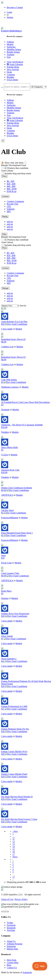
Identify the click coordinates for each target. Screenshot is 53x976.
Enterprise (11, 946)
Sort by (23, 305)
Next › (15, 857)
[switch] (25, 162)
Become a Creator (15, 7)
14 (13, 846)
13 (13, 844)
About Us (11, 941)
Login (9, 12)
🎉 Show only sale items (12, 163)
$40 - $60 (11, 186)
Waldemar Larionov (10, 387)
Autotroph (27, 972)
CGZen (4, 455)
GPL (9, 206)
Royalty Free (12, 204)
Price (4, 176)
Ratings (5, 288)
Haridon (4, 598)
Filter (4, 234)
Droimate (5, 409)
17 (13, 854)
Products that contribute (17, 168)
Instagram (11, 927)
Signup (10, 17)
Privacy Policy (21, 899)
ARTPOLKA (7, 495)
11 (13, 839)
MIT (9, 211)
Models (18, 329)
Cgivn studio (7, 329)
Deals (9, 72)
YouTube (11, 930)
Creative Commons (15, 201)
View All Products (15, 62)
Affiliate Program (14, 944)
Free (9, 57)
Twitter (10, 922)
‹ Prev (15, 831)
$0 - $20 (10, 181)
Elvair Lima (6, 563)
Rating (4, 217)
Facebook (11, 925)
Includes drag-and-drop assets (18, 173)
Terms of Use (7, 899)
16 (13, 851)
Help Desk (11, 960)
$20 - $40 (11, 184)
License (5, 196)
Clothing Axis (7, 346)
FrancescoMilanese (9, 517)
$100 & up (11, 191)
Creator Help (12, 962)
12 (13, 841)
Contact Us (12, 967)
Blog (9, 965)
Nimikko (5, 432)
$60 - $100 (12, 189)
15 (13, 849)
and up (10, 221)
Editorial (10, 209)
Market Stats (12, 949)
